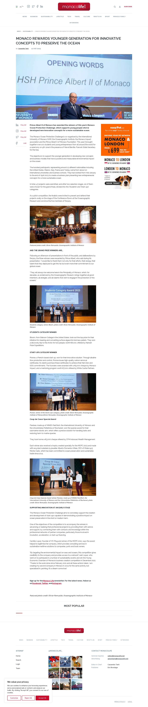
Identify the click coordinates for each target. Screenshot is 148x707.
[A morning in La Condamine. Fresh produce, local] (53, 661)
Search (18, 660)
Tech (69, 16)
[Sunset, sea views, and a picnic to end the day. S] (65, 684)
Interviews (74, 23)
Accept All (42, 698)
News (25, 16)
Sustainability (47, 16)
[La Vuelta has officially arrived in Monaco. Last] (53, 684)
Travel (77, 16)
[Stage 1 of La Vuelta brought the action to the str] (65, 673)
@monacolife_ (55, 651)
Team (18, 668)
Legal (130, 701)
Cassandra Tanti (23, 48)
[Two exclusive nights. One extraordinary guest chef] (76, 673)
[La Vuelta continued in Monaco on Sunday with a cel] (53, 673)
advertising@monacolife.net (118, 659)
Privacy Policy (119, 701)
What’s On (98, 16)
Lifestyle (60, 16)
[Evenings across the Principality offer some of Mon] (65, 661)
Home (18, 656)
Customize (14, 698)
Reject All (28, 698)
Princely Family (119, 16)
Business (33, 16)
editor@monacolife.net (116, 656)
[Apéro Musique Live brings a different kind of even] (76, 684)
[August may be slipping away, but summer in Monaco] (76, 661)
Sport (107, 16)
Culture (86, 16)
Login (18, 664)
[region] (28, 690)
